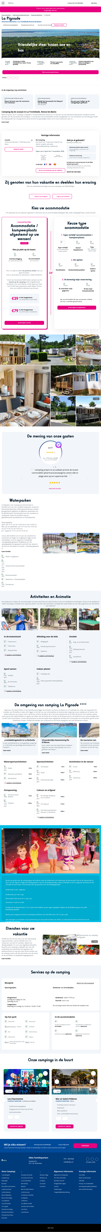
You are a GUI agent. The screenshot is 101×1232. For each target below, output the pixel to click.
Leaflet (69, 1172)
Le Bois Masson (6, 1192)
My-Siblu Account (59, 1181)
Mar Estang (24, 1183)
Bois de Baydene (6, 1195)
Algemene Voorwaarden (61, 1175)
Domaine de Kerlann (8, 1212)
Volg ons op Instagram (41, 196)
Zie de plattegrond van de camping (50, 170)
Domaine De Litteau (7, 1215)
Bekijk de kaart (59, 25)
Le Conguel (5, 1206)
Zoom (72, 550)
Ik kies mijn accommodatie (77, 307)
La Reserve (24, 1201)
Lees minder (6, 551)
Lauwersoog (5, 1178)
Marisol (23, 1186)
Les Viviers (24, 1209)
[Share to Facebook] (8, 77)
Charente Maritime (36, 15)
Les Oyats (42, 1183)
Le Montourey (25, 1192)
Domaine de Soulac (26, 1175)
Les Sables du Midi (26, 1203)
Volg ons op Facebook (63, 196)
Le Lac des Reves (26, 1181)
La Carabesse (5, 1201)
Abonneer (85, 1146)
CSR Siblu (81, 1181)
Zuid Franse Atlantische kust (21, 15)
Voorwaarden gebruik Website (88, 1186)
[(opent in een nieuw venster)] (87, 1159)
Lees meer (5, 122)
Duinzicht (4, 1218)
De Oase (4, 1183)
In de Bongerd (6, 1175)
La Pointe (42, 1186)
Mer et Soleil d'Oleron (27, 1189)
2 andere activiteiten (13, 655)
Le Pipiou (42, 1181)
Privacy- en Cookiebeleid (86, 1183)
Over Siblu (82, 1175)
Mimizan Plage (44, 1175)
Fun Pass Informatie (60, 1178)
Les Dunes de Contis (27, 1178)
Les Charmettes (6, 1203)
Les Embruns (25, 1212)
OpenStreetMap (77, 1172)
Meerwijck (4, 1181)
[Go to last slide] (9, 46)
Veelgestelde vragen (60, 1183)
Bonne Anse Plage (7, 1198)
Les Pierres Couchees (27, 1195)
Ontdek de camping (16, 1126)
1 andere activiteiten (46, 656)
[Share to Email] (12, 77)
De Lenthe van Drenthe (8, 1186)
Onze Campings (6, 15)
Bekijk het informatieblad (85, 983)
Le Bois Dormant (6, 1189)
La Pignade (24, 1198)
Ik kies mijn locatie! (24, 323)
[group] (20, 619)
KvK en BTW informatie (85, 1189)
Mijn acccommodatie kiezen (50, 72)
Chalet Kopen (58, 1189)
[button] (51, 590)
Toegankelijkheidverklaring (62, 1192)
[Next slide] (92, 46)
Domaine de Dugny (7, 1209)
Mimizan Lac (43, 1178)
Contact (56, 1186)
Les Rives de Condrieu (27, 1206)
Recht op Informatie (85, 1178)
